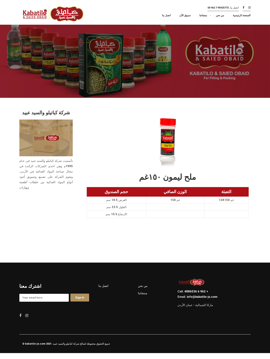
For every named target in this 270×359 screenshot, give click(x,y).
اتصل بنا (103, 286)
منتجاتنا (142, 293)
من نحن (142, 286)
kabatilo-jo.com (35, 343)
